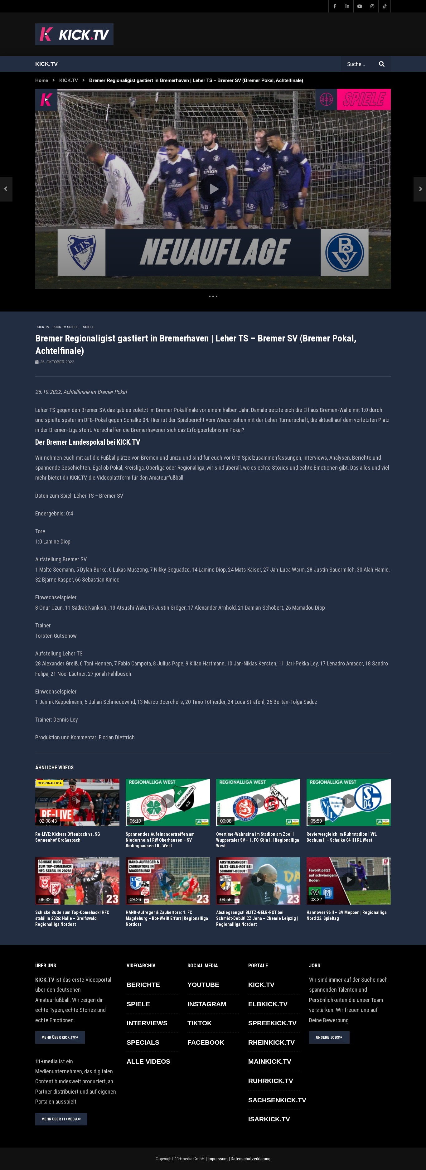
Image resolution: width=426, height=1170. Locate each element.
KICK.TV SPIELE (66, 327)
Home (41, 80)
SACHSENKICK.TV (277, 1100)
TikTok (199, 1023)
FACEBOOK (205, 1042)
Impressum (217, 1159)
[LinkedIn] (347, 6)
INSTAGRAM (206, 1004)
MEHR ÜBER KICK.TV (58, 1037)
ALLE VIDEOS (148, 1061)
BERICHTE (143, 984)
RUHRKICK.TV (270, 1080)
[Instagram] (372, 6)
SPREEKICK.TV (272, 1023)
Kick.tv (46, 64)
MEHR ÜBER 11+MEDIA (59, 1119)
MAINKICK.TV (269, 1061)
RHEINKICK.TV (271, 1042)
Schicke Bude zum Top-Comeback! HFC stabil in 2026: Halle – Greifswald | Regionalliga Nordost (72, 918)
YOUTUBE (203, 984)
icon (77, 801)
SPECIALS (143, 1042)
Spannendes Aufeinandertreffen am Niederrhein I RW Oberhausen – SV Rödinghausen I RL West (160, 840)
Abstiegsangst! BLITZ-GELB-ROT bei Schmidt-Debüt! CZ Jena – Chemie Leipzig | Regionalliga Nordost (257, 918)
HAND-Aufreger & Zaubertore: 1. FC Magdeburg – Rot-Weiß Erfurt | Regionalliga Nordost (167, 918)
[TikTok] (384, 6)
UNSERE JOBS (327, 1037)
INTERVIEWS (147, 1023)
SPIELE (88, 327)
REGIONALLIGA (50, 783)
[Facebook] (334, 6)
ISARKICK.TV (269, 1119)
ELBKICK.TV (268, 1004)
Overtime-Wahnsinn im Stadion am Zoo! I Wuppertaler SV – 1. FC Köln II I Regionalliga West (257, 840)
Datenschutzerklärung (250, 1159)
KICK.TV (68, 80)
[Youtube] (359, 6)
